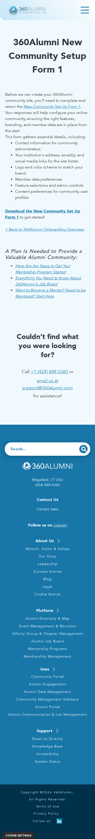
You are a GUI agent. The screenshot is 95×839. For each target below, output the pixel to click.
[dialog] (18, 835)
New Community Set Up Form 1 (52, 106)
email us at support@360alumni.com (47, 384)
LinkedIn (60, 525)
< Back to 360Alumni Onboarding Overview (44, 229)
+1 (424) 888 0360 (49, 371)
